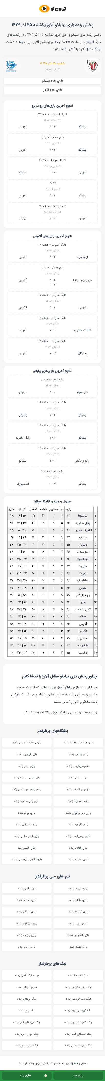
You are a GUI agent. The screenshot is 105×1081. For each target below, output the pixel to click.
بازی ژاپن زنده (26, 946)
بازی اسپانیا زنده (26, 900)
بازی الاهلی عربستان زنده (26, 859)
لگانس (23, 307)
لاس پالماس (83, 609)
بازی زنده (78, 1075)
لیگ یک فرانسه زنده (78, 998)
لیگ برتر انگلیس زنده (78, 987)
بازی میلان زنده (78, 777)
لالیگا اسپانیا (52, 69)
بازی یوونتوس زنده (78, 766)
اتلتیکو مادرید (82, 330)
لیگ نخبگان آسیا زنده (78, 1034)
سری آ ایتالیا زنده (27, 987)
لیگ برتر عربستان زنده (78, 1045)
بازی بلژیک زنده (26, 935)
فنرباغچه (82, 392)
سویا (83, 602)
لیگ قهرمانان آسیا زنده (26, 1022)
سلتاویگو (82, 580)
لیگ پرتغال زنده (26, 998)
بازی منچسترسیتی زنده (27, 742)
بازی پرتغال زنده (26, 911)
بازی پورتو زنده (26, 812)
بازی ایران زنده (78, 888)
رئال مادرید (22, 437)
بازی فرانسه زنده (78, 911)
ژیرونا (82, 573)
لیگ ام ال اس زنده (26, 1034)
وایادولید (82, 645)
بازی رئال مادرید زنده (26, 801)
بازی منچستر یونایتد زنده (78, 742)
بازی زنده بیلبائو (52, 80)
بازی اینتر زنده (26, 766)
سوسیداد (83, 551)
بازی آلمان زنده (27, 888)
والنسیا (82, 652)
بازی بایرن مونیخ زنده (27, 777)
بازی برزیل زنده (78, 923)
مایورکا (83, 566)
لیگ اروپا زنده (26, 1010)
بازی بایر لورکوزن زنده (78, 812)
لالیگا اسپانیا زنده (78, 975)
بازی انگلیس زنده (78, 935)
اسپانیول (82, 638)
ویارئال (82, 353)
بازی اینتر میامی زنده (26, 836)
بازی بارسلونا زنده (78, 801)
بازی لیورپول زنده (27, 754)
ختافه (82, 616)
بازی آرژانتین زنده (26, 923)
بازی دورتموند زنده (78, 789)
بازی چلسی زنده (78, 754)
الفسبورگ (22, 483)
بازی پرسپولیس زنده (78, 836)
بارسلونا (83, 515)
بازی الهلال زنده (78, 847)
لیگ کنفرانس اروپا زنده (78, 1022)
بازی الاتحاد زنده (78, 859)
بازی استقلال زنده (26, 824)
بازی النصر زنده (27, 847)
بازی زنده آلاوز (52, 89)
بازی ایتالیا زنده (78, 900)
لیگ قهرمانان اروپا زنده (78, 1010)
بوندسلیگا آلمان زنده (27, 975)
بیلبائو (82, 126)
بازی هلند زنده (78, 946)
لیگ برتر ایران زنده (26, 1045)
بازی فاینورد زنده (78, 824)
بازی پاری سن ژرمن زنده (26, 789)
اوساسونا (82, 257)
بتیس (82, 587)
